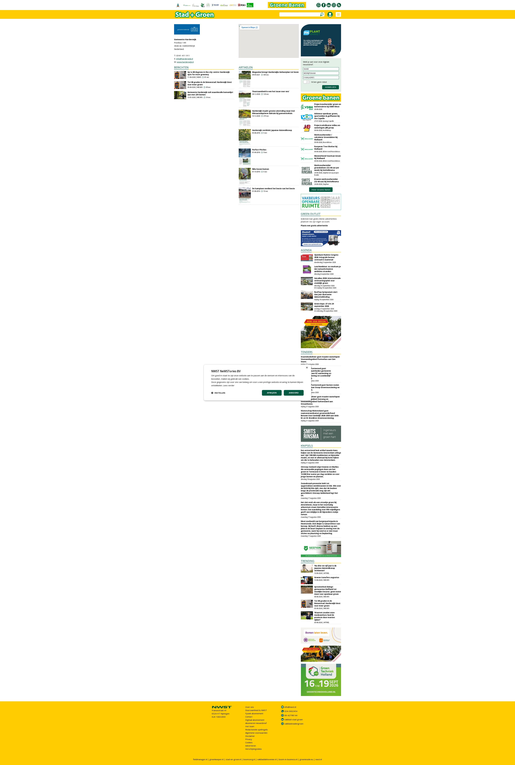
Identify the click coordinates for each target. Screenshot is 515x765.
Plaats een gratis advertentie (314, 225)
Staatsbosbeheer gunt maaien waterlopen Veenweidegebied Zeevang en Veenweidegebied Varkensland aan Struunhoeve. (320, 400)
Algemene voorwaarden (256, 732)
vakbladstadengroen (293, 723)
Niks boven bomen (260, 169)
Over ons (249, 707)
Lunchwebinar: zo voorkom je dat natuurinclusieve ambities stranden (327, 269)
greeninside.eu (306, 759)
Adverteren (250, 745)
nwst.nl (318, 759)
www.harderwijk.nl (185, 62)
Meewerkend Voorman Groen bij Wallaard (327, 157)
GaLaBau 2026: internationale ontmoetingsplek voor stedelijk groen (327, 280)
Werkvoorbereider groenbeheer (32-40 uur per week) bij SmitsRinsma (326, 167)
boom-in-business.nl (288, 759)
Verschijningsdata (253, 749)
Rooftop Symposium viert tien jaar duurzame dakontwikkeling (325, 294)
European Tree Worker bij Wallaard (325, 147)
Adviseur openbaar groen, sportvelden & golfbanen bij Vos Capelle (327, 116)
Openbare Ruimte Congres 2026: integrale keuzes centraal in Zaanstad (326, 257)
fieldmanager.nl (200, 759)
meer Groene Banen (321, 189)
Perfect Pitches (259, 149)
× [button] (307, 368)
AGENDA (306, 250)
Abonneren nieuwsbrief (256, 723)
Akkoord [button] (294, 392)
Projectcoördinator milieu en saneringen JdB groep (327, 126)
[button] (218, 392)
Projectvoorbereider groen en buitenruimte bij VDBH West (327, 105)
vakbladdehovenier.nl (267, 759)
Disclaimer (250, 736)
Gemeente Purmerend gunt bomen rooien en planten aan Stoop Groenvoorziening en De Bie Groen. (320, 387)
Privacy (248, 739)
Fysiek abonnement (254, 713)
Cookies (249, 742)
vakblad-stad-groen (293, 719)
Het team (249, 726)
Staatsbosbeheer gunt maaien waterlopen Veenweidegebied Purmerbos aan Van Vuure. (320, 359)
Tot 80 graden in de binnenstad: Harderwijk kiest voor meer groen (209, 83)
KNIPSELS (307, 445)
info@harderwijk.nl (184, 58)
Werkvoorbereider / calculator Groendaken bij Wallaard (326, 137)
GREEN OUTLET (311, 214)
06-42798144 (290, 715)
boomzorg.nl (249, 759)
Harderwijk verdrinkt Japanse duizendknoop (272, 130)
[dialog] (257, 382)
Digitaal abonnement (254, 720)
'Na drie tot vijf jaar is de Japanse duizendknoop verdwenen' (325, 568)
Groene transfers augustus (326, 577)
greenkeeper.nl (216, 759)
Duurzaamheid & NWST (256, 710)
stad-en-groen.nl (233, 759)
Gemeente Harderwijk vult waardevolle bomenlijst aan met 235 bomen (210, 93)
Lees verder (228, 385)
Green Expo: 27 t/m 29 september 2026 (324, 304)
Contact (248, 716)
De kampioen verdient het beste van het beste (273, 188)
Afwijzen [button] (272, 392)
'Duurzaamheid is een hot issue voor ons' (270, 91)
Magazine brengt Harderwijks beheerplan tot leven (275, 72)
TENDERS (306, 352)
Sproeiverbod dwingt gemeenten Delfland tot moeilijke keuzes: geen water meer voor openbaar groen (327, 590)
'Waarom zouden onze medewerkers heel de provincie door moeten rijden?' (324, 616)
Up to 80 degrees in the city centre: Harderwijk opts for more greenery (208, 73)
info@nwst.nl (290, 707)
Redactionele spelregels (256, 729)
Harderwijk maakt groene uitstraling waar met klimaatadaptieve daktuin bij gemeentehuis (273, 112)
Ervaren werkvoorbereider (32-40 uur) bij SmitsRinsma (326, 180)
